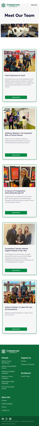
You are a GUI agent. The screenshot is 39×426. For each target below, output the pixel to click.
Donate (23, 361)
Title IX (4, 407)
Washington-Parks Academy (8, 382)
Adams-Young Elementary (6, 362)
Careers (4, 400)
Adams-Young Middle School (9, 367)
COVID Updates (7, 404)
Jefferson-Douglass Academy (8, 372)
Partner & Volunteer (27, 364)
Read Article (16, 97)
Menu (34, 5)
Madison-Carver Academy (7, 377)
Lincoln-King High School (8, 387)
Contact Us (5, 410)
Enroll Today (25, 376)
